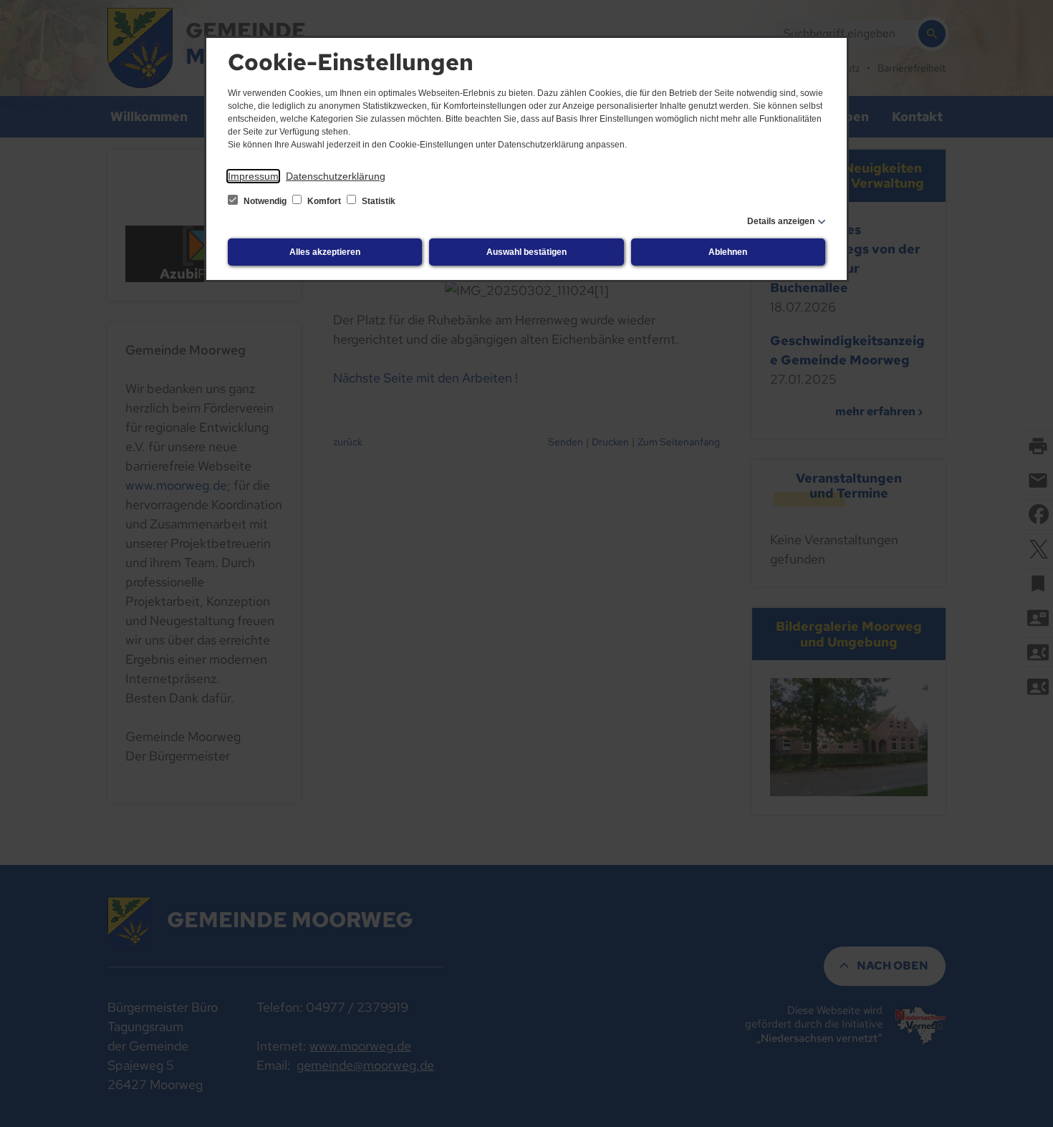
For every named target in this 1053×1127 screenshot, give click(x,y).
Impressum (253, 176)
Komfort (324, 201)
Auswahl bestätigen (526, 252)
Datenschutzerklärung (335, 176)
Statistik (377, 201)
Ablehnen (727, 252)
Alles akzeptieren (324, 252)
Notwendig (265, 201)
